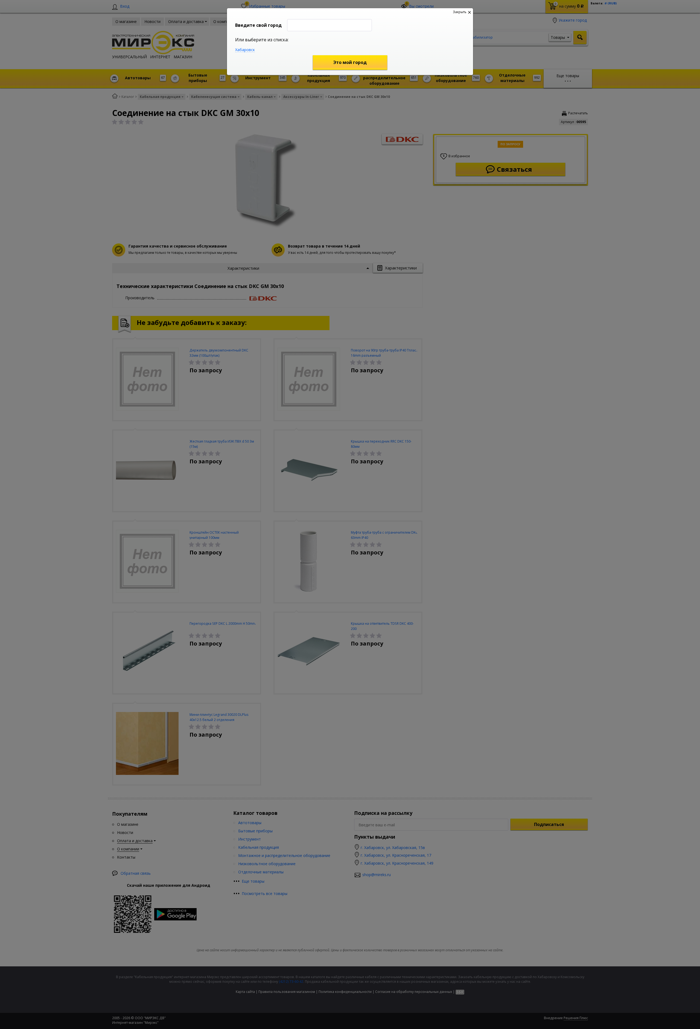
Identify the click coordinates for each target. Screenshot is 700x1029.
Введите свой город (258, 25)
